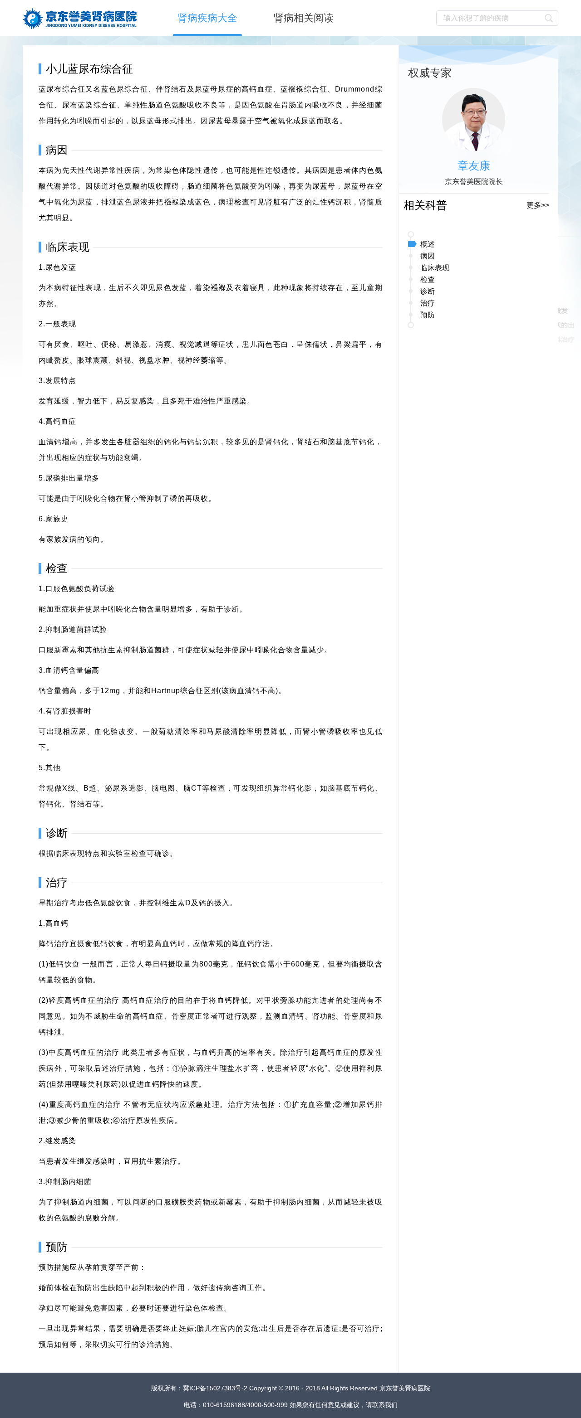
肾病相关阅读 (304, 18)
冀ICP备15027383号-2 (216, 1388)
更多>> (538, 205)
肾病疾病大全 (207, 18)
